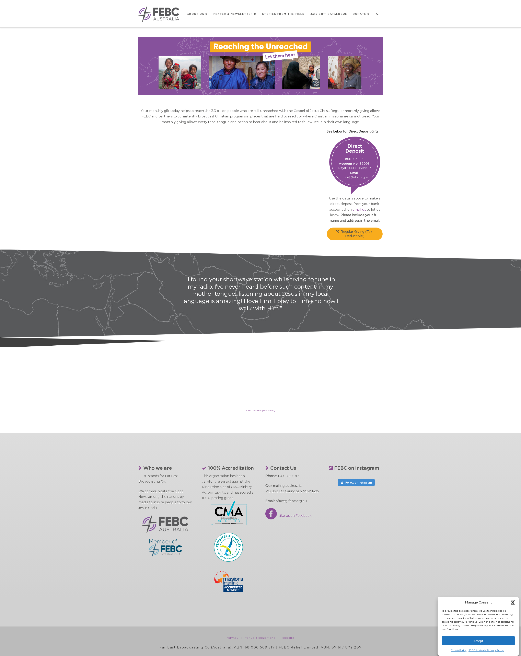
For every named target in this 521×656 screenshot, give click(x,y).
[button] (513, 602)
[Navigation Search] (377, 13)
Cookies (288, 638)
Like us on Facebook (294, 516)
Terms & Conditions (260, 638)
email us (359, 209)
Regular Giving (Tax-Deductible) (357, 234)
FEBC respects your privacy (260, 410)
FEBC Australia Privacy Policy (486, 650)
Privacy (233, 638)
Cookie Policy (458, 650)
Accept (478, 641)
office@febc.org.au (354, 177)
